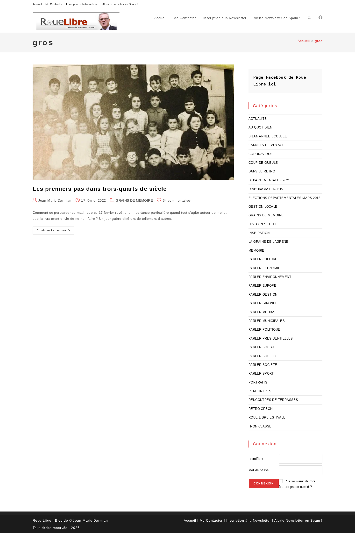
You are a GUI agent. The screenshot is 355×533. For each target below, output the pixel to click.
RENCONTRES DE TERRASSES (273, 400)
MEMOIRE (256, 250)
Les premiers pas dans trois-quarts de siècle (100, 188)
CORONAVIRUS (260, 154)
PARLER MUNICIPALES (266, 321)
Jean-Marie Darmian (54, 200)
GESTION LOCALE (262, 206)
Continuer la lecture (55, 232)
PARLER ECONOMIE (264, 268)
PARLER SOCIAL (261, 347)
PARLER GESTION (262, 294)
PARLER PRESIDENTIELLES (270, 338)
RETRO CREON (260, 409)
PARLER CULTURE (262, 259)
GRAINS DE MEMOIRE (134, 200)
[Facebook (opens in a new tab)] (320, 17)
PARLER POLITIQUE (264, 329)
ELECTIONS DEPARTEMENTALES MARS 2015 (284, 198)
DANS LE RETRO (261, 171)
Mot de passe (258, 470)
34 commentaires (177, 200)
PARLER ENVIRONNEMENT (269, 277)
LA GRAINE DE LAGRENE (268, 241)
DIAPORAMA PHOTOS (265, 189)
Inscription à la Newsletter (82, 4)
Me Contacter (54, 4)
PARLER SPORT (261, 373)
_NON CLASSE (259, 426)
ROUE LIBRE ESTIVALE (267, 417)
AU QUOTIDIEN (260, 127)
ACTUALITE (257, 119)
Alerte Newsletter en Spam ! (120, 4)
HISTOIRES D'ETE (262, 224)
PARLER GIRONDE (263, 303)
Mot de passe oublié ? (295, 487)
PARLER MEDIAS (261, 312)
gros (318, 41)
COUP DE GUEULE (263, 162)
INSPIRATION (259, 233)
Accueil (37, 4)
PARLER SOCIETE (262, 356)
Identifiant (255, 459)
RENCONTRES (259, 391)
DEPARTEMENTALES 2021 (269, 180)
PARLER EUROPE (262, 285)
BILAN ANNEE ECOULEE (267, 136)
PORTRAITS (258, 382)
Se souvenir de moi (300, 481)
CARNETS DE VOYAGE (266, 145)
